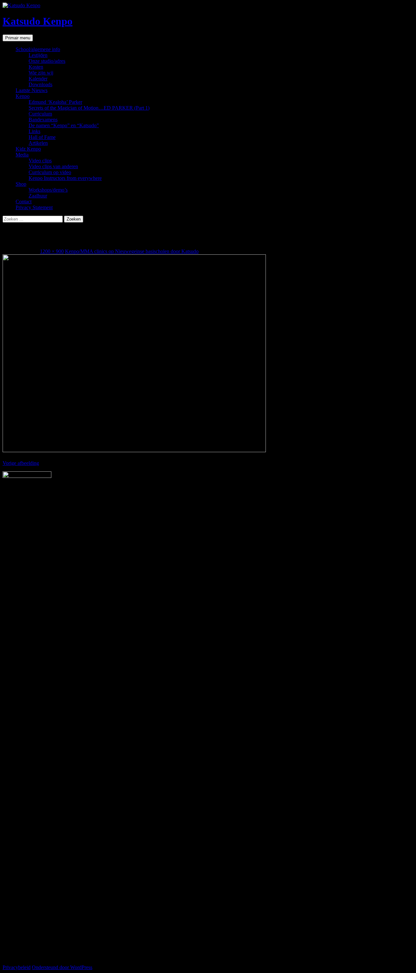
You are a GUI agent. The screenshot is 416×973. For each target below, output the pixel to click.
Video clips (40, 160)
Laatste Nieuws (31, 90)
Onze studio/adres (47, 61)
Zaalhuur (38, 195)
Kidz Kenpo (28, 149)
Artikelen (38, 143)
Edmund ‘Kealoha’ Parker (55, 102)
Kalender (38, 78)
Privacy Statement (34, 207)
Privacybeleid (17, 967)
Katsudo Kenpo (37, 21)
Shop (21, 184)
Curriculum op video (50, 172)
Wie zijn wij (41, 72)
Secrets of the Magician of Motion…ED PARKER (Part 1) (89, 108)
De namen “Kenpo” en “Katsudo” (64, 125)
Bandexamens (43, 119)
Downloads (40, 84)
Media (22, 154)
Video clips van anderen (53, 166)
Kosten (36, 67)
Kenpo (23, 96)
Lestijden (38, 55)
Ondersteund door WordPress (62, 967)
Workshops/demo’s (48, 190)
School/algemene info (38, 49)
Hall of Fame (42, 137)
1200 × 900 (52, 251)
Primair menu (17, 37)
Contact (24, 201)
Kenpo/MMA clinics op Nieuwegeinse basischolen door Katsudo (132, 251)
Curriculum (40, 113)
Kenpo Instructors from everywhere (65, 178)
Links (34, 131)
